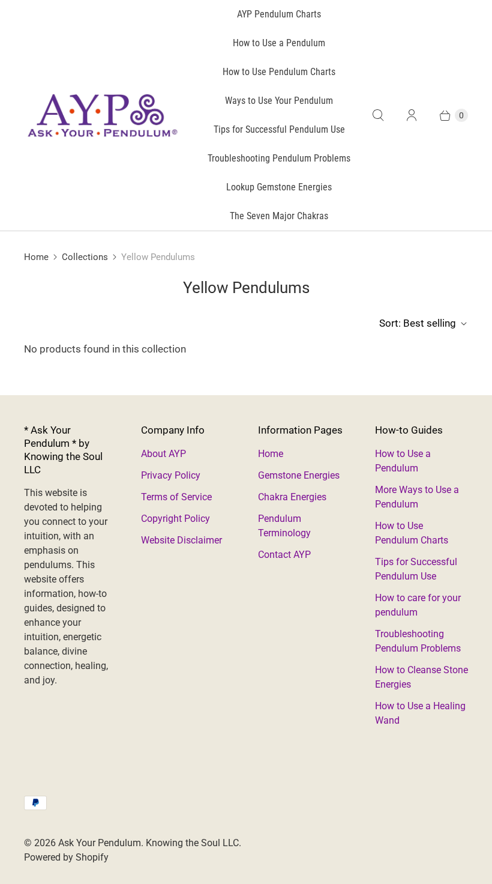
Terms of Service (176, 497)
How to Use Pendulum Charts (279, 71)
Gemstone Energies (299, 475)
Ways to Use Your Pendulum (279, 100)
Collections (85, 257)
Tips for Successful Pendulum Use (279, 129)
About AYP (163, 453)
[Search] (378, 115)
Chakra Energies (292, 497)
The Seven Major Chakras (279, 216)
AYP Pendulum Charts (279, 14)
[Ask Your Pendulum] (102, 115)
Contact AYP (284, 554)
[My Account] (411, 115)
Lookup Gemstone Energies (279, 187)
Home (36, 257)
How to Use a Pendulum (279, 43)
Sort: (417, 323)
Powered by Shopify (66, 857)
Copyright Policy (175, 518)
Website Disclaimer (181, 540)
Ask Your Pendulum (99, 843)
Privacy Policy (170, 475)
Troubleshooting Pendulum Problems (279, 158)
